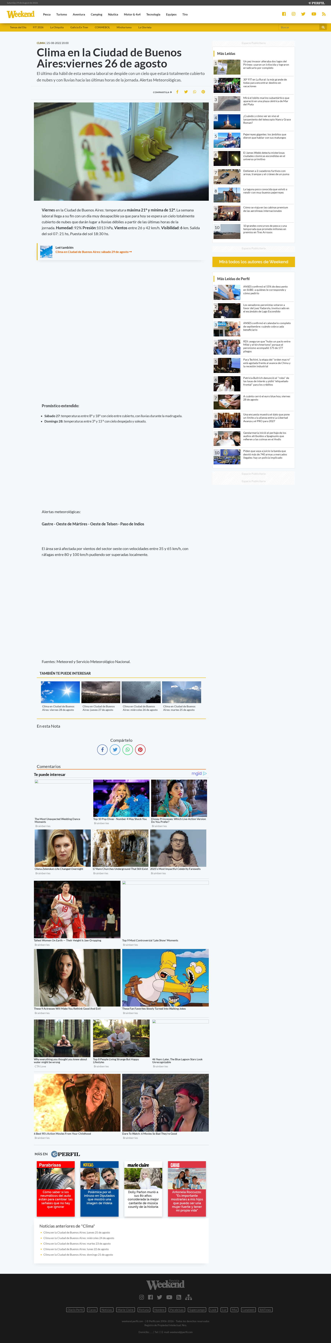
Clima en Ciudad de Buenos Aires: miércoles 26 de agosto (140, 708)
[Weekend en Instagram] (141, 1297)
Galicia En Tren (79, 27)
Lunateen (248, 1309)
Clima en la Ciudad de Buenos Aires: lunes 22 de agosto (76, 1249)
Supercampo (197, 1309)
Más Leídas (226, 53)
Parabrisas (177, 1309)
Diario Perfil (75, 1309)
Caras (92, 1309)
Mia (234, 1309)
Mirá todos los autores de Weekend (253, 261)
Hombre (159, 1309)
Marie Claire (126, 1309)
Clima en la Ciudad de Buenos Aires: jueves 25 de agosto (76, 1232)
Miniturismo (124, 27)
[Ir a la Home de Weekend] (165, 1285)
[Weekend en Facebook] (150, 1297)
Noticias (107, 1309)
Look (213, 1309)
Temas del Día (18, 27)
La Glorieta (144, 27)
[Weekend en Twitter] (159, 1297)
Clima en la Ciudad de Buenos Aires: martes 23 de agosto (77, 1243)
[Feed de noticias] (178, 1297)
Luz (224, 1309)
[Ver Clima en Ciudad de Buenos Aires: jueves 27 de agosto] (100, 684)
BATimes (265, 1309)
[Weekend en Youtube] (169, 1297)
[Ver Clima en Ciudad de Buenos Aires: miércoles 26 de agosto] (141, 684)
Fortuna (144, 1309)
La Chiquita (57, 27)
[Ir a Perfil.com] (316, 2)
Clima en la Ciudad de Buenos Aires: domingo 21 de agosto (78, 1254)
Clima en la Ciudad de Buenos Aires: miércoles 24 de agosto (78, 1238)
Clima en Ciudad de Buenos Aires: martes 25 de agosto (179, 708)
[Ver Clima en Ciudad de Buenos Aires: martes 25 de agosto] (181, 684)
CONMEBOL (102, 27)
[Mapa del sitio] (188, 1297)
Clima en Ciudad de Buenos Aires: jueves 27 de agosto (99, 708)
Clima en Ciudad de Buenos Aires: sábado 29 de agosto (92, 251)
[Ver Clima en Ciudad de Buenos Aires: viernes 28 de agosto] (60, 684)
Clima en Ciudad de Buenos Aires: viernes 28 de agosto (58, 708)
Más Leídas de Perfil (233, 278)
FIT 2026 (38, 27)
